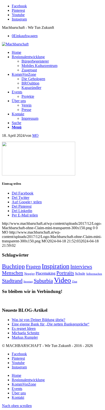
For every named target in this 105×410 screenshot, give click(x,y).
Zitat (74, 281)
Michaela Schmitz (25, 333)
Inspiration (55, 266)
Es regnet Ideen (24, 328)
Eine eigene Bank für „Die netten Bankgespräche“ (50, 324)
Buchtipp (13, 266)
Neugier (29, 273)
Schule (80, 273)
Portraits (65, 273)
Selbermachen (94, 273)
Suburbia (43, 281)
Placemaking (45, 273)
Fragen (33, 267)
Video (62, 280)
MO (35, 135)
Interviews (81, 267)
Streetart (28, 281)
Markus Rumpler (25, 337)
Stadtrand (12, 281)
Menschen (12, 273)
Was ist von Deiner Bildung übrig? (38, 320)
